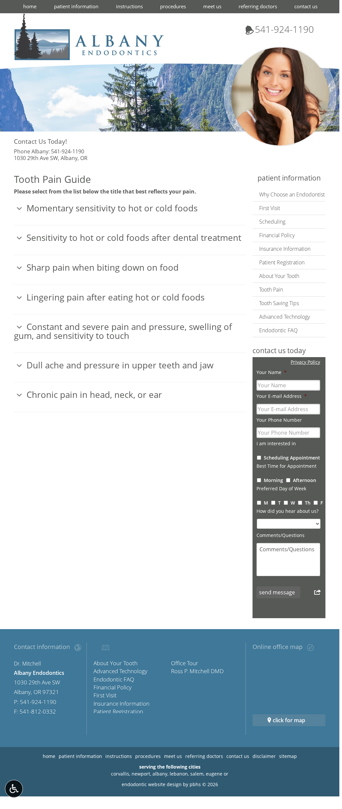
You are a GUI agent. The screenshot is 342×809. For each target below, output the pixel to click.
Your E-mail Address (281, 396)
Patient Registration (282, 262)
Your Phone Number (279, 420)
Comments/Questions (280, 535)
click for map (289, 720)
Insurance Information (285, 248)
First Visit (269, 208)
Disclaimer (264, 756)
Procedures (173, 6)
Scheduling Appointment (292, 458)
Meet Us (212, 6)
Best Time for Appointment (286, 466)
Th (308, 503)
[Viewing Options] (14, 789)
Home (29, 6)
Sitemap (288, 756)
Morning (273, 480)
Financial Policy (277, 235)
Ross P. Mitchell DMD (197, 671)
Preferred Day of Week (281, 489)
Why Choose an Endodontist (292, 194)
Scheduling (272, 221)
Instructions (129, 6)
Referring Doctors (258, 6)
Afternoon (304, 480)
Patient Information (76, 6)
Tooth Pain (271, 289)
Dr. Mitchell (27, 663)
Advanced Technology (284, 316)
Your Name (271, 372)
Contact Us (305, 6)
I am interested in (276, 444)
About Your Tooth (279, 276)
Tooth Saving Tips (279, 303)
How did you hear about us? (287, 511)
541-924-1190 (279, 29)
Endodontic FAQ (278, 330)
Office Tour (184, 663)
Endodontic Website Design (152, 784)
